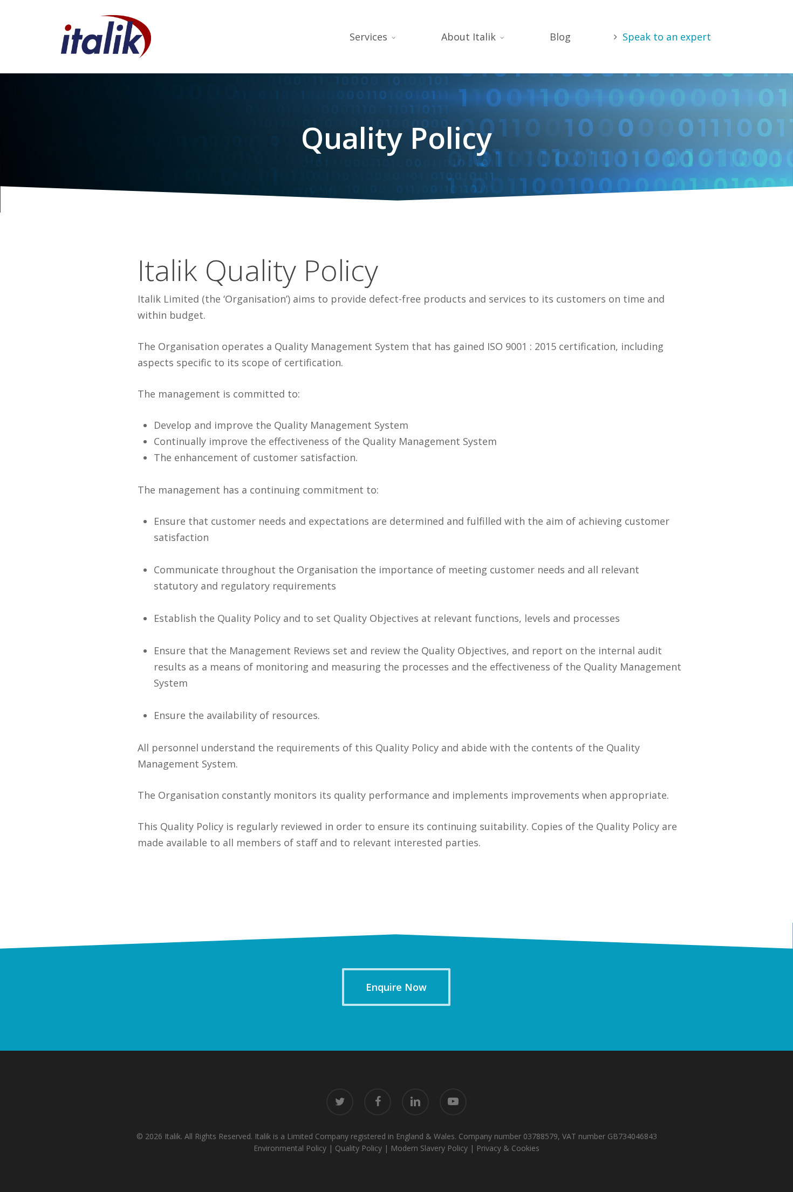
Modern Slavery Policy (429, 1148)
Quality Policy (358, 1148)
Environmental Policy (290, 1148)
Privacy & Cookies (507, 1148)
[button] (396, 987)
